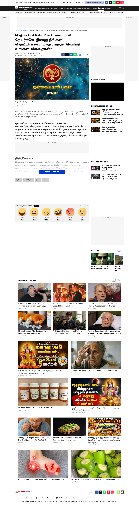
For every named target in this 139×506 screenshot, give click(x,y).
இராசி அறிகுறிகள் (28, 180)
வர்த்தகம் (73, 8)
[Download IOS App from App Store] (122, 492)
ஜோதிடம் (101, 8)
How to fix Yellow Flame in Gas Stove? (94, 12)
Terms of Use (41, 498)
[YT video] (118, 2)
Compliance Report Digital (97, 498)
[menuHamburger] (120, 8)
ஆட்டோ (66, 8)
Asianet (23, 491)
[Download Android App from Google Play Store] (118, 492)
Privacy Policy (51, 498)
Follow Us (85, 54)
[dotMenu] (114, 8)
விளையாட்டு (81, 8)
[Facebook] (106, 2)
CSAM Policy (61, 498)
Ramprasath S (35, 53)
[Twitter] (110, 2)
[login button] (117, 8)
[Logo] (24, 8)
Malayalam (19, 2)
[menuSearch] (123, 8)
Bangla (62, 2)
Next (122, 12)
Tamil (58, 2)
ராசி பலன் (45, 180)
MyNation (79, 2)
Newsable (27, 2)
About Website (31, 498)
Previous (119, 12)
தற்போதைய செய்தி (42, 8)
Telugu (52, 2)
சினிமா (60, 8)
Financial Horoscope (44, 12)
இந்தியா (108, 8)
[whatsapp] (114, 2)
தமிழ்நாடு (53, 8)
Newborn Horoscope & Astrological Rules (66, 12)
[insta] (122, 2)
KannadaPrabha (44, 2)
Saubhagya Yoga (30, 12)
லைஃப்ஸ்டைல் (92, 8)
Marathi (72, 2)
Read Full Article (52, 172)
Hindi (67, 2)
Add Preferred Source (93, 2)
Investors (110, 498)
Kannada (35, 2)
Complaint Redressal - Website (76, 498)
